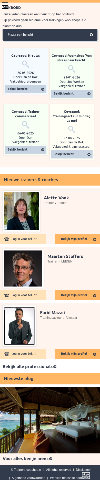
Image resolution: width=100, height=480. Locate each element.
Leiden (62, 203)
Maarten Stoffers (65, 257)
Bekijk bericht (17, 89)
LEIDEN (67, 261)
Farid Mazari (52, 313)
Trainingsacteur (51, 317)
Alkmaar (71, 317)
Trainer (49, 203)
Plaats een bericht (20, 35)
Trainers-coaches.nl (28, 470)
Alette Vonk (56, 198)
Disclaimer (83, 470)
